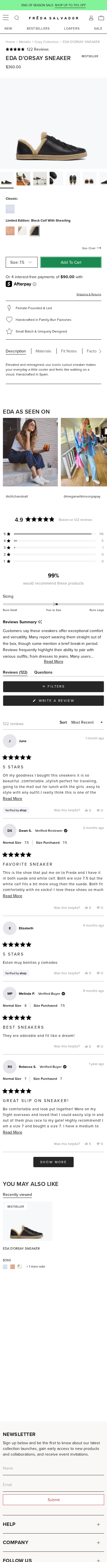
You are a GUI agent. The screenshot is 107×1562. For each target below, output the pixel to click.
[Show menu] (5, 17)
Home (10, 41)
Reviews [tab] (15, 673)
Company (15, 1542)
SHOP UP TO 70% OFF (70, 5)
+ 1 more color (36, 1266)
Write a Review (65, 702)
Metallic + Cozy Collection (39, 41)
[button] (53, 49)
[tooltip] (40, 622)
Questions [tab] (43, 673)
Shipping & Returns (88, 294)
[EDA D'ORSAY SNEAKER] (27, 1221)
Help (9, 1524)
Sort (64, 722)
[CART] (101, 17)
